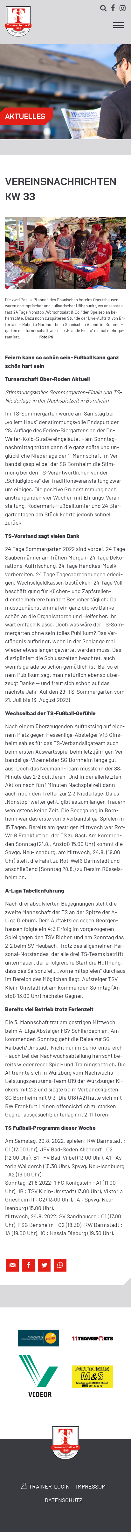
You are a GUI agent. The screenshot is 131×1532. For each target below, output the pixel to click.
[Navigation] (118, 27)
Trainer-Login (49, 1486)
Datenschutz (63, 1499)
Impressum (91, 1486)
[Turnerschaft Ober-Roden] (18, 34)
